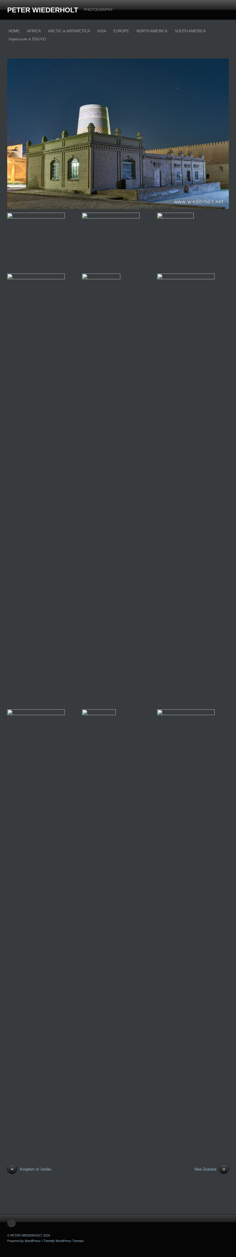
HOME (14, 31)
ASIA (101, 31)
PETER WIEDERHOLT (42, 10)
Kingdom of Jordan (31, 1169)
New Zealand (210, 1169)
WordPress (33, 1241)
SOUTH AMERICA (190, 31)
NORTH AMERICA (152, 31)
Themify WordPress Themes (63, 1241)
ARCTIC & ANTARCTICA (69, 31)
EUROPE (121, 31)
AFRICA (34, 31)
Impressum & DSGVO (27, 39)
